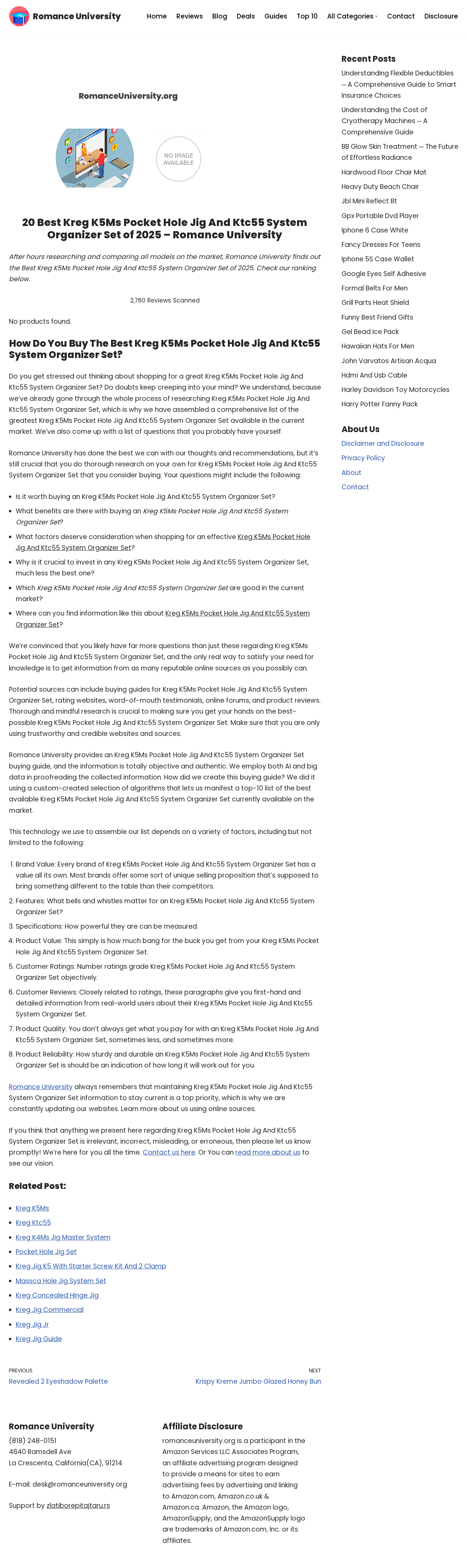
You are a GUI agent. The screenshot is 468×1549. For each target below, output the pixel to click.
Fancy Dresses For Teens (381, 244)
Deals (246, 16)
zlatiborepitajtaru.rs (78, 1505)
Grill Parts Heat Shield (375, 302)
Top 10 (307, 16)
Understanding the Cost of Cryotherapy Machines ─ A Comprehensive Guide (385, 121)
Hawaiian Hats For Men (378, 346)
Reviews (189, 16)
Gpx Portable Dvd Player (380, 216)
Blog (219, 16)
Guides (275, 16)
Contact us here (169, 1152)
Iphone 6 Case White (375, 230)
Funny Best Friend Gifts (377, 317)
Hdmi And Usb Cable (374, 375)
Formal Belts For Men (375, 288)
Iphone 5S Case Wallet (378, 259)
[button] (376, 16)
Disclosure (441, 16)
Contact (401, 16)
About (351, 472)
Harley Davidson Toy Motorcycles (395, 389)
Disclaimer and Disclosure (383, 443)
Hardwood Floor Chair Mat (384, 172)
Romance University (41, 1087)
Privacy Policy (363, 458)
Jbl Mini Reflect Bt (369, 201)
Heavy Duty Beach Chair (380, 186)
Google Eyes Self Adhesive (384, 273)
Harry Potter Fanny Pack (380, 404)
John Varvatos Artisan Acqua (389, 361)
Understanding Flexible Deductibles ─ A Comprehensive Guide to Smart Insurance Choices (399, 84)
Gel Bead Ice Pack (370, 331)
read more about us (267, 1152)
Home (157, 16)
